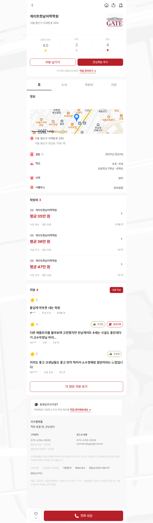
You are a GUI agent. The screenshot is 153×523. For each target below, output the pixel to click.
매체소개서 (80, 468)
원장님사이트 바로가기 (99, 468)
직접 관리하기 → (87, 70)
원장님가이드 (37, 473)
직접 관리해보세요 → (80, 409)
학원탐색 (67, 468)
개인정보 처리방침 (51, 468)
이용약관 (35, 468)
